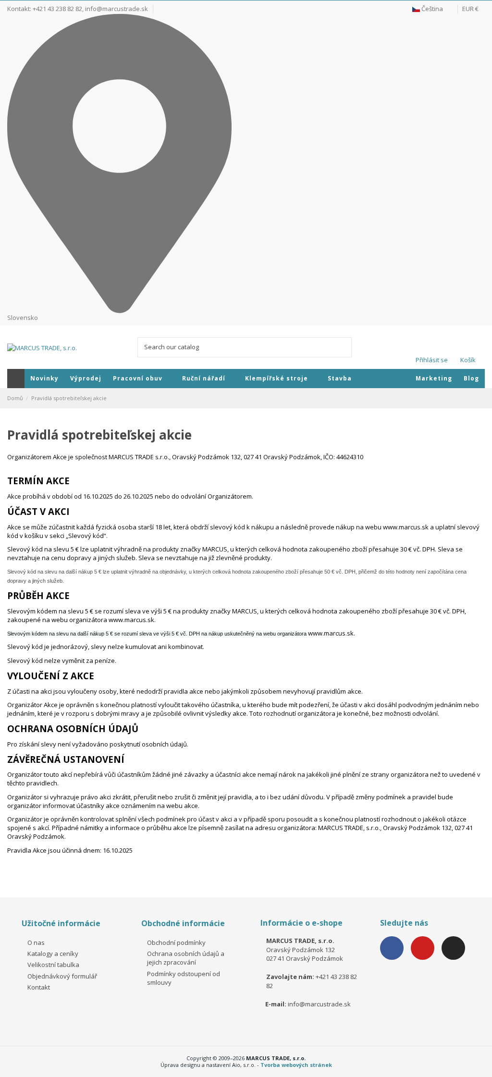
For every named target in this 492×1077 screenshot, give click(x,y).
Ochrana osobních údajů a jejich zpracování (185, 958)
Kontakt (38, 987)
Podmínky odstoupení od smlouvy (183, 978)
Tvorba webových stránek (296, 1064)
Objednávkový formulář (62, 976)
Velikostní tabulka (53, 964)
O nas (36, 942)
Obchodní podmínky (176, 942)
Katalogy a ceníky (52, 953)
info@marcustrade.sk (116, 8)
